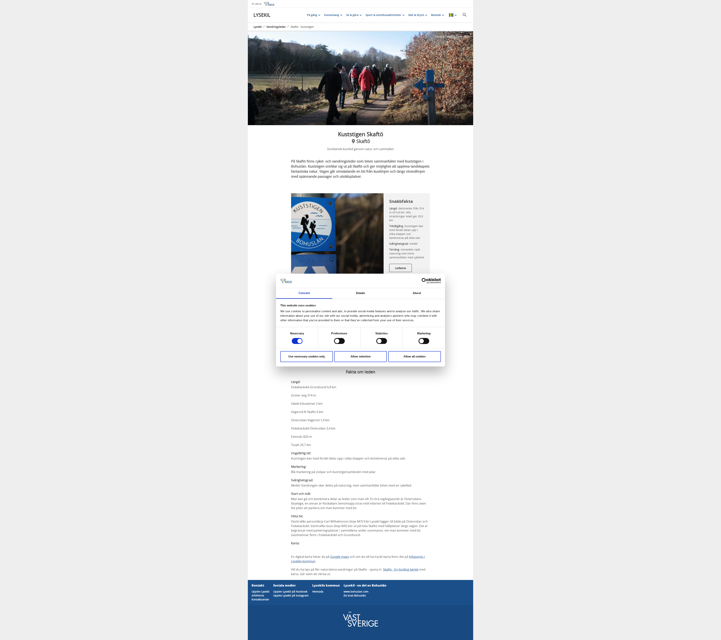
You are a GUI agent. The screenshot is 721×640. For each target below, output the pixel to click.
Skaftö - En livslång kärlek (400, 569)
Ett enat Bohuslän (355, 595)
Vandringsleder (276, 27)
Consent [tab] (304, 293)
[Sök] (465, 15)
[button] (360, 78)
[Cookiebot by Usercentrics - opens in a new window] (424, 281)
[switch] (339, 341)
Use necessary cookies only (306, 356)
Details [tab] (360, 293)
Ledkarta (400, 268)
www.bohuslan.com (356, 591)
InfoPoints (258, 595)
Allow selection (361, 356)
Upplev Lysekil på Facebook (290, 591)
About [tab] (417, 293)
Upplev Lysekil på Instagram (290, 595)
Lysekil (257, 27)
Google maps (339, 557)
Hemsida (317, 591)
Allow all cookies (414, 356)
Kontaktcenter (260, 599)
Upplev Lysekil (260, 591)
